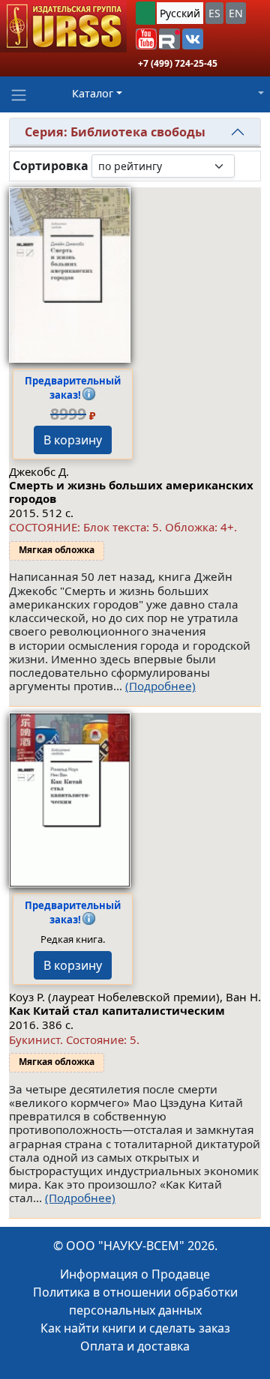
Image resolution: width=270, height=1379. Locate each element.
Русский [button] (180, 13)
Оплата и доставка (135, 1346)
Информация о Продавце (135, 1274)
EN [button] (236, 13)
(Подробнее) (160, 685)
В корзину (73, 440)
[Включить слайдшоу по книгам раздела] (247, 165)
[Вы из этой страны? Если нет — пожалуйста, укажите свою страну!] (145, 13)
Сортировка (50, 166)
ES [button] (214, 13)
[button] (146, 38)
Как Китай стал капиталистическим (117, 1010)
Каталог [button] (92, 93)
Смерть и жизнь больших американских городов (131, 491)
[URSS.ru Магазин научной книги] (63, 26)
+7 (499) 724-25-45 (178, 63)
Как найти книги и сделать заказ (135, 1328)
